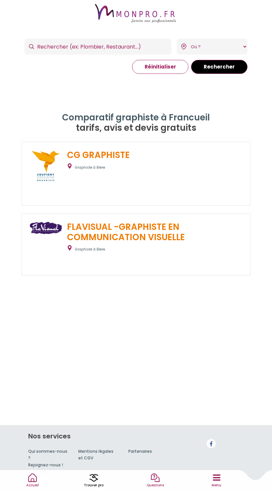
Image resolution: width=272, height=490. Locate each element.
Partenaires (140, 451)
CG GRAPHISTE (98, 155)
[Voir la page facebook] (211, 443)
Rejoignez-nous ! (45, 465)
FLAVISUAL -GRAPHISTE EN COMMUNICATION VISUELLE (126, 232)
